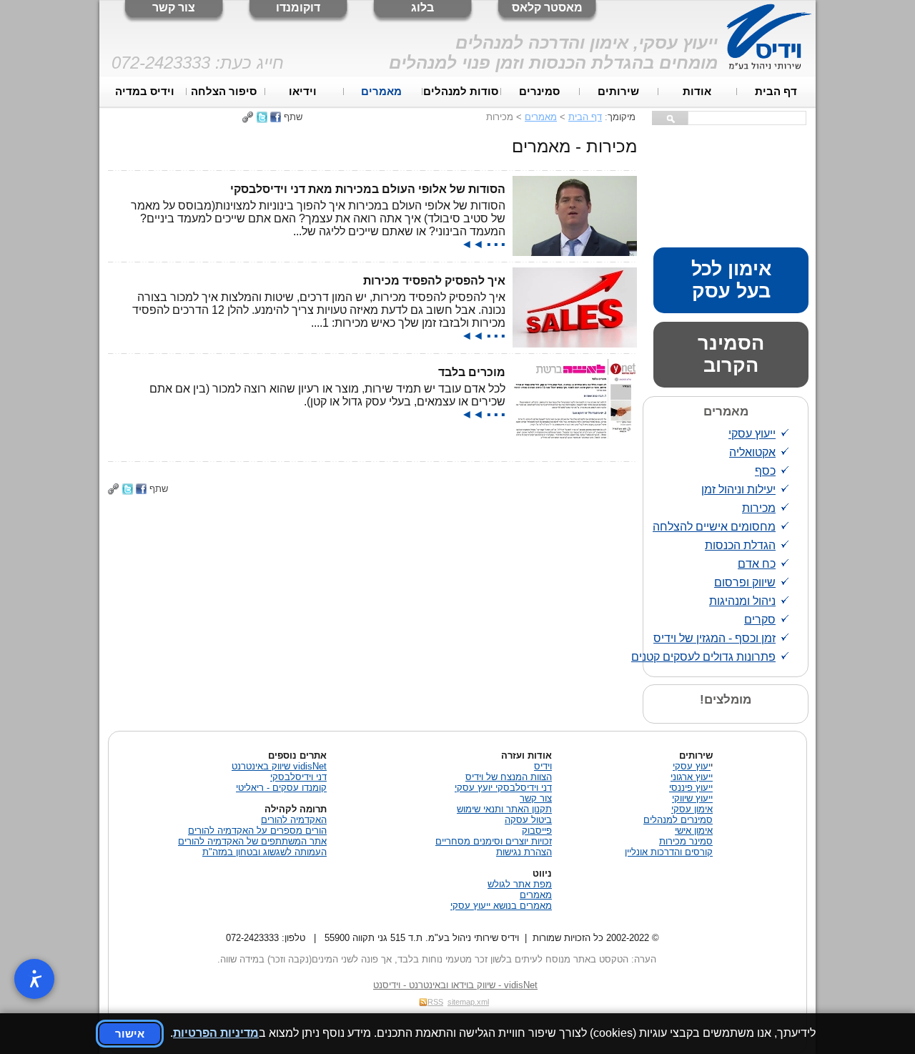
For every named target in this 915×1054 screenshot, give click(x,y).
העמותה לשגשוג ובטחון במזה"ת (264, 852)
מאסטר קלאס (547, 7)
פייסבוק (537, 830)
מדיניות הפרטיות (216, 1033)
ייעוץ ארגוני (692, 777)
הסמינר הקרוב (731, 354)
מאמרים (381, 91)
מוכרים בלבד (471, 372)
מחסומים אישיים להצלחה (714, 527)
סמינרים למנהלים (678, 819)
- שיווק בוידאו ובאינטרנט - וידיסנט (455, 985)
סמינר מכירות (686, 841)
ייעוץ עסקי (752, 434)
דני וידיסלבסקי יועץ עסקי (503, 787)
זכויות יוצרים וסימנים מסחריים (493, 841)
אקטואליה (752, 452)
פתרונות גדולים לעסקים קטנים (703, 657)
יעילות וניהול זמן (738, 489)
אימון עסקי (692, 809)
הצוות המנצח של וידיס (508, 777)
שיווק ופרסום (745, 582)
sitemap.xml (468, 1002)
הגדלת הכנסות (740, 545)
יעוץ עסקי (692, 766)
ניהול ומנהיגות (742, 601)
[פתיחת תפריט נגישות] (34, 979)
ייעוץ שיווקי (692, 798)
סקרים (760, 620)
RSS (435, 1002)
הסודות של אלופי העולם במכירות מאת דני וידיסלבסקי (367, 189)
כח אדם (757, 564)
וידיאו (303, 91)
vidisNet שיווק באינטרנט (279, 766)
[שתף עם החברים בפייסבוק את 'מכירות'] (275, 117)
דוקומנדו (298, 7)
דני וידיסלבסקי (298, 777)
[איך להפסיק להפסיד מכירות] (575, 344)
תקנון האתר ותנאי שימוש (504, 809)
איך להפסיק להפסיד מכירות (434, 281)
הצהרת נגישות (524, 852)
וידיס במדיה (144, 91)
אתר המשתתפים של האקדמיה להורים (252, 841)
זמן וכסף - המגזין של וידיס (714, 638)
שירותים (618, 91)
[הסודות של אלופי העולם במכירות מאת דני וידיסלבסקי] (575, 252)
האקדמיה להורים (294, 819)
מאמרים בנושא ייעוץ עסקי (501, 905)
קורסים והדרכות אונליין (669, 852)
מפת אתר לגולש (520, 884)
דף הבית (776, 91)
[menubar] (461, 91)
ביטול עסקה (528, 819)
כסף (765, 471)
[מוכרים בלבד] (575, 435)
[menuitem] (776, 91)
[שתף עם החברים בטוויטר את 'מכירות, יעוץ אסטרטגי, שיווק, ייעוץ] (262, 117)
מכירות (759, 508)
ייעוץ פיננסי (691, 787)
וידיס (543, 766)
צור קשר (173, 7)
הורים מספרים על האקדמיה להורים (257, 830)
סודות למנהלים (460, 91)
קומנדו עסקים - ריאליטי (281, 787)
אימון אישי (694, 830)
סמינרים (539, 91)
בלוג (422, 7)
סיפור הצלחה (224, 91)
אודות (697, 91)
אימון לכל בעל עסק (731, 280)
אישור (129, 1034)
